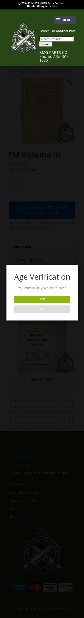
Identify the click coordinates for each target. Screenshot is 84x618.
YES (42, 299)
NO (42, 309)
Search (45, 44)
